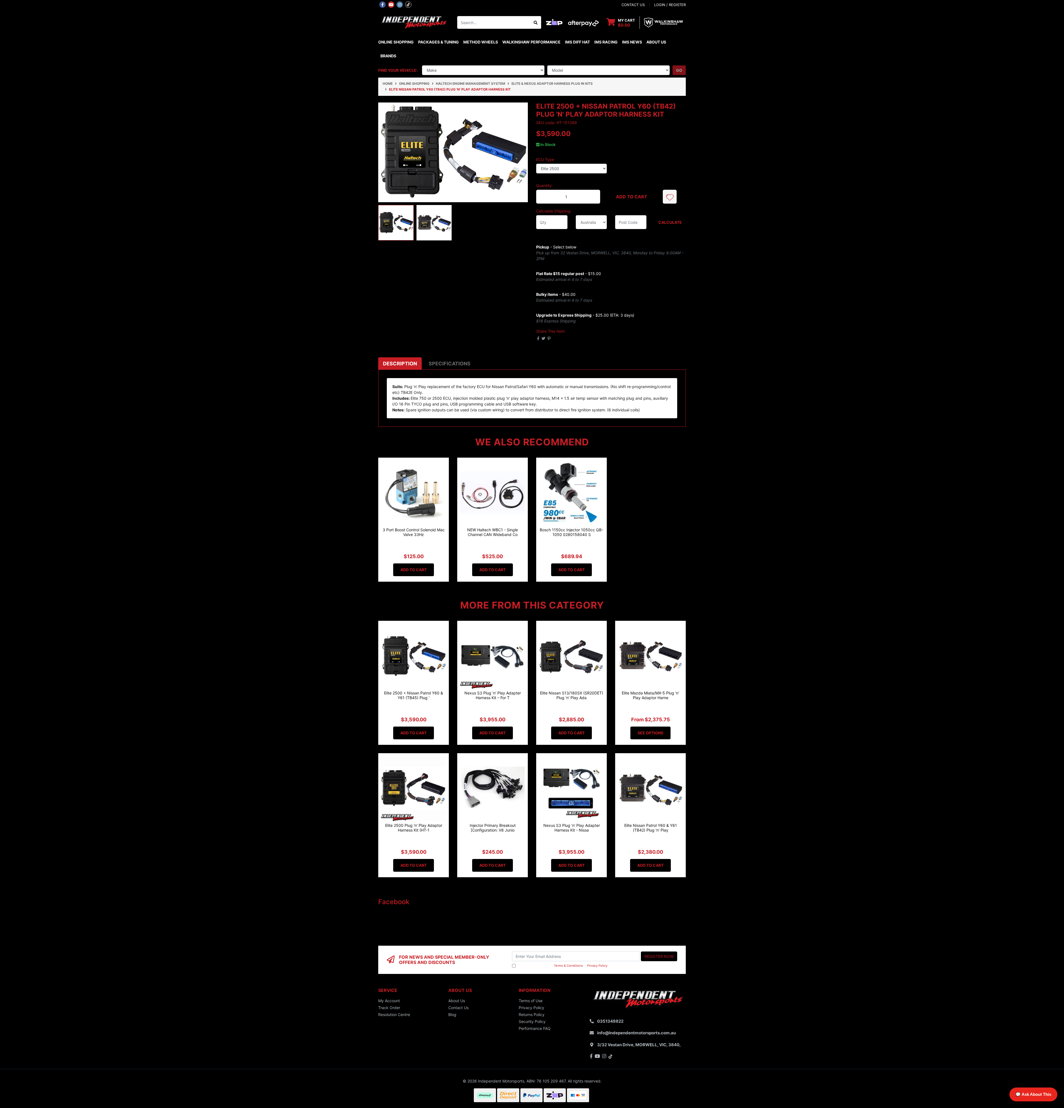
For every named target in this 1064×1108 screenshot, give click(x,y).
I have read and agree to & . (562, 966)
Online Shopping (396, 42)
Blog (452, 1014)
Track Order (389, 1007)
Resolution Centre (394, 1014)
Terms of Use (531, 1000)
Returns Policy (531, 1014)
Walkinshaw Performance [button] (531, 42)
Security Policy (532, 1021)
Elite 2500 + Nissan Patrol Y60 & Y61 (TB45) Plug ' (413, 695)
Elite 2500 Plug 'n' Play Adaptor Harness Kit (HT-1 (413, 827)
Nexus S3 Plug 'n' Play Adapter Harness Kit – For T (492, 695)
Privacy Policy (597, 966)
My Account (389, 1000)
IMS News (632, 42)
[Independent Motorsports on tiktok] (408, 4)
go (679, 70)
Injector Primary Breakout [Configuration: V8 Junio (493, 827)
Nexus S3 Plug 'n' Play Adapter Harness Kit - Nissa (571, 827)
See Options (650, 732)
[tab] (400, 363)
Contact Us (458, 1007)
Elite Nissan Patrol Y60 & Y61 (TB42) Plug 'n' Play (650, 827)
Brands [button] (388, 55)
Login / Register (670, 4)
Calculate (670, 222)
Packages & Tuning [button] (438, 42)
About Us (656, 42)
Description (400, 363)
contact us (633, 4)
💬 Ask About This (1033, 1094)
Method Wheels (480, 42)
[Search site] (535, 22)
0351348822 (610, 1021)
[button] (670, 197)
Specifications (449, 363)
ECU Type (545, 159)
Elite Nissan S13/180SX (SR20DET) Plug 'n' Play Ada (571, 695)
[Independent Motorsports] (413, 22)
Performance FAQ (535, 1028)
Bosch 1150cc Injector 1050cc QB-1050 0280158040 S (571, 532)
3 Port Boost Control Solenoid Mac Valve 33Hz (414, 532)
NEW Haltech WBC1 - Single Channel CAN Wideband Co (492, 532)
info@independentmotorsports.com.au (636, 1032)
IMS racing (606, 42)
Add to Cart (631, 196)
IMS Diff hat (577, 42)
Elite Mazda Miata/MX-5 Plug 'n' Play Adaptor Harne (650, 695)
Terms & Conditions (568, 966)
